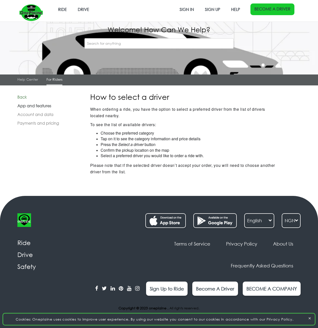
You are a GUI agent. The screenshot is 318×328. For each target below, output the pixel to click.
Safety (26, 266)
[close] (309, 318)
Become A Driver (272, 8)
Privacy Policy (241, 244)
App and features (34, 105)
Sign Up (212, 9)
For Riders (54, 79)
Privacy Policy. (280, 319)
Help (235, 9)
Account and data (35, 114)
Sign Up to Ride (167, 289)
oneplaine (158, 308)
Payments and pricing (38, 123)
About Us (283, 244)
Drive (83, 9)
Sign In (187, 9)
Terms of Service (192, 244)
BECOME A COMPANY (271, 289)
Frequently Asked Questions (262, 265)
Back (22, 97)
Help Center (27, 79)
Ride (62, 9)
